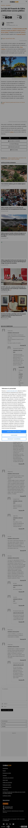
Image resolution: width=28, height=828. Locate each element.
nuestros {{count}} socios (12, 390)
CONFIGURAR (14, 435)
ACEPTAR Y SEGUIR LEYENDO (14, 431)
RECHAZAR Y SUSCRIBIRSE (14, 438)
